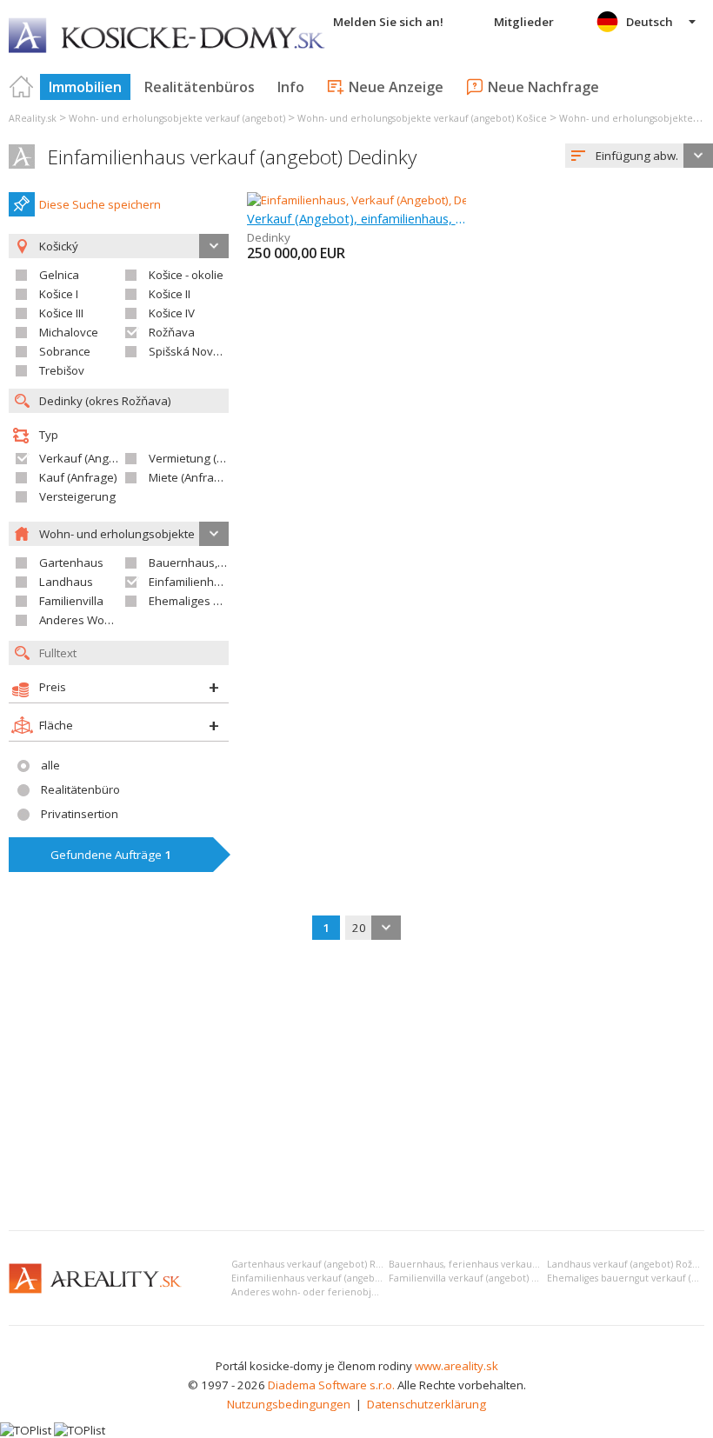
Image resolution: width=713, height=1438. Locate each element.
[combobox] (639, 155)
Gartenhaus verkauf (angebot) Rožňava (319, 1264)
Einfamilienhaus (191, 581)
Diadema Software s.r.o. (331, 1385)
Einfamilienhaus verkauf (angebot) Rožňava (329, 1278)
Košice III (61, 313)
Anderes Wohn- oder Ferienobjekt (128, 620)
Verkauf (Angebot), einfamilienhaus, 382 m (357, 218)
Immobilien (85, 87)
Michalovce (68, 332)
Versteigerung (77, 496)
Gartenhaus (71, 562)
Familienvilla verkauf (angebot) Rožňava (479, 1278)
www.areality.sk (456, 1366)
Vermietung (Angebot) (207, 458)
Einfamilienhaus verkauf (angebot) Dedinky (232, 156)
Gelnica (59, 275)
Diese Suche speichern (100, 204)
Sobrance (64, 351)
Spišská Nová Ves (196, 351)
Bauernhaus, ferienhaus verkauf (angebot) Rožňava (505, 1264)
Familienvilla (71, 601)
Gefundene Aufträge (110, 854)
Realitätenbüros (199, 87)
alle (50, 765)
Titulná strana (22, 87)
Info (290, 87)
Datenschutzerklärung (426, 1404)
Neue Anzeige (396, 87)
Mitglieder (524, 22)
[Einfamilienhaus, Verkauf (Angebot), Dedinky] (365, 200)
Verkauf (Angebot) (88, 458)
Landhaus (66, 581)
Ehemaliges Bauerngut (209, 601)
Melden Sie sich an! (388, 22)
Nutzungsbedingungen (288, 1404)
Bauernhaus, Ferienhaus (214, 562)
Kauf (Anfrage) (78, 477)
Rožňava (172, 332)
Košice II (169, 294)
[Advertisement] (356, 1086)
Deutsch (649, 22)
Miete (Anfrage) (190, 477)
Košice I (58, 294)
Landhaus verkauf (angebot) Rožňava (630, 1264)
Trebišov (61, 370)
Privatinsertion (79, 814)
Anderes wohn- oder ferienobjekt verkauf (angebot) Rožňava (370, 1292)
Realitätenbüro (80, 789)
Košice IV (172, 313)
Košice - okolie (186, 275)
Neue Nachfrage (543, 87)
